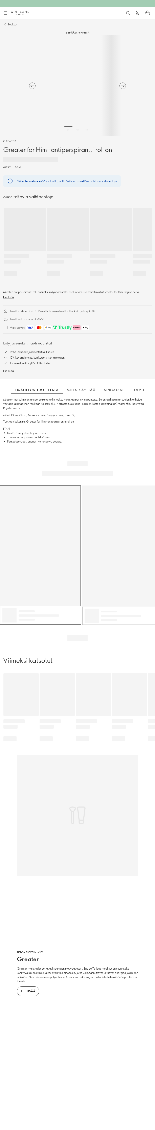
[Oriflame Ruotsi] (20, 13)
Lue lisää (8, 297)
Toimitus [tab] (140, 390)
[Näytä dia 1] (68, 130)
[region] (77, 85)
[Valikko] (5, 13)
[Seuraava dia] (122, 86)
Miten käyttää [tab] (81, 390)
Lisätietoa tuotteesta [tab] (37, 390)
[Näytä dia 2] (77, 130)
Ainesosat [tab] (114, 390)
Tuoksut (12, 24)
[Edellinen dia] (32, 86)
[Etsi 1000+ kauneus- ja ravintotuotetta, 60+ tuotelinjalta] (128, 13)
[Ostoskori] (147, 13)
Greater (9, 141)
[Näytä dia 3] (87, 130)
